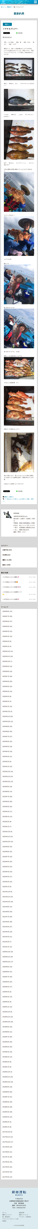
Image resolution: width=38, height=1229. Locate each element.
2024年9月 (5, 726)
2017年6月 (5, 1162)
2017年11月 (6, 1137)
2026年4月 (5, 631)
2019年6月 (5, 1042)
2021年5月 (5, 926)
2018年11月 (6, 1077)
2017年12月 (6, 1132)
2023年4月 (5, 811)
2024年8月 (5, 731)
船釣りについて (23, 1214)
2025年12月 (6, 651)
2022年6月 (5, 861)
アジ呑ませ (7, 499)
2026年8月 (5, 611)
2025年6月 (5, 681)
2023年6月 (5, 801)
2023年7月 (5, 796)
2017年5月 (5, 1167)
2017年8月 (5, 1152)
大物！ (28, 499)
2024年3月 (5, 756)
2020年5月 (5, 986)
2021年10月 (6, 901)
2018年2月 (5, 1122)
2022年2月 (5, 881)
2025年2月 (5, 701)
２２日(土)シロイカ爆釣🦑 (10, 577)
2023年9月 (5, 786)
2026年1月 (5, 646)
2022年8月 (5, 851)
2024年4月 (5, 751)
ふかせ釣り (22, 499)
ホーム (4, 1212)
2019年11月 (6, 1017)
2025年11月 (6, 656)
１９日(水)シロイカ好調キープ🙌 (12, 593)
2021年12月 (6, 891)
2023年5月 (5, 806)
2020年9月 (5, 966)
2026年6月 (5, 621)
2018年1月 (5, 1127)
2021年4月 (5, 931)
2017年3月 (5, 1177)
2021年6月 (5, 921)
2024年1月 (5, 766)
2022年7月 (5, 856)
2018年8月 (5, 1092)
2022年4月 (5, 871)
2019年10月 (6, 1022)
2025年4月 (5, 691)
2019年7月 (5, 1037)
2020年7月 (5, 976)
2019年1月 (5, 1067)
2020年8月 (5, 971)
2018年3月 (5, 1117)
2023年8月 (5, 791)
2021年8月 (5, 911)
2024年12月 (6, 711)
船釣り (11, 497)
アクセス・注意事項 (25, 1217)
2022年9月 (5, 846)
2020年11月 (6, 956)
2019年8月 (5, 1032)
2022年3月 (5, 876)
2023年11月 (6, 776)
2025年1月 (5, 706)
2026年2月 (5, 641)
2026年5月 (5, 626)
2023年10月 (6, 781)
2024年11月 (6, 716)
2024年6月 (5, 741)
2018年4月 (5, 1112)
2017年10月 (6, 1142)
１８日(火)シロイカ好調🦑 (10, 599)
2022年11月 (6, 836)
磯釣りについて (7, 1214)
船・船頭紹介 (6, 1217)
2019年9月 (5, 1027)
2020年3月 (5, 996)
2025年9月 (5, 666)
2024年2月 (5, 761)
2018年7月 (5, 1097)
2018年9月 (5, 1087)
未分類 (4, 555)
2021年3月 (5, 936)
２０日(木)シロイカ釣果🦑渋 (11, 587)
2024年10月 (6, 721)
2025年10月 (6, 661)
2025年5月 (5, 686)
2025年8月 (5, 671)
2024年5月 (5, 746)
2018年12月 (6, 1072)
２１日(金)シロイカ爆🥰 (10, 582)
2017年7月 (5, 1157)
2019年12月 (6, 1012)
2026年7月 (5, 616)
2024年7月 (5, 736)
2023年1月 (5, 826)
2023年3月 (5, 816)
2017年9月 (5, 1147)
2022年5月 (5, 866)
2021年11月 (6, 896)
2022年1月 (5, 886)
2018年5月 (5, 1107)
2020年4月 (5, 992)
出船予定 (5, 550)
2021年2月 (5, 941)
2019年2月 (5, 1062)
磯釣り (7, 24)
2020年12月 (6, 951)
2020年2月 (5, 1002)
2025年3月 (5, 696)
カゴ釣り (15, 499)
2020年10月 (6, 961)
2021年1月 (5, 946)
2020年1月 (5, 1007)
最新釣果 (21, 1212)
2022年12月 (6, 831)
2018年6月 (5, 1102)
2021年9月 (5, 906)
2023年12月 (6, 771)
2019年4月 (5, 1052)
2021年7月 (5, 916)
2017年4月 (5, 1172)
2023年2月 (5, 821)
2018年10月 (6, 1082)
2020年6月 (5, 982)
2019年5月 (5, 1047)
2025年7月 (5, 676)
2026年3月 (5, 636)
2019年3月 (5, 1057)
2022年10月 (6, 841)
